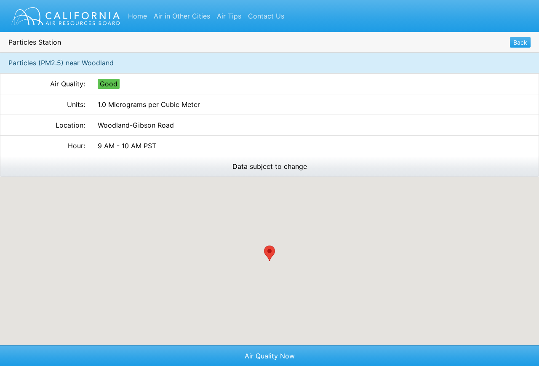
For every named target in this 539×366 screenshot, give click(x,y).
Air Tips (229, 16)
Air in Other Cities (182, 16)
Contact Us (266, 16)
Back (520, 42)
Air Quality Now (270, 356)
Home (137, 16)
